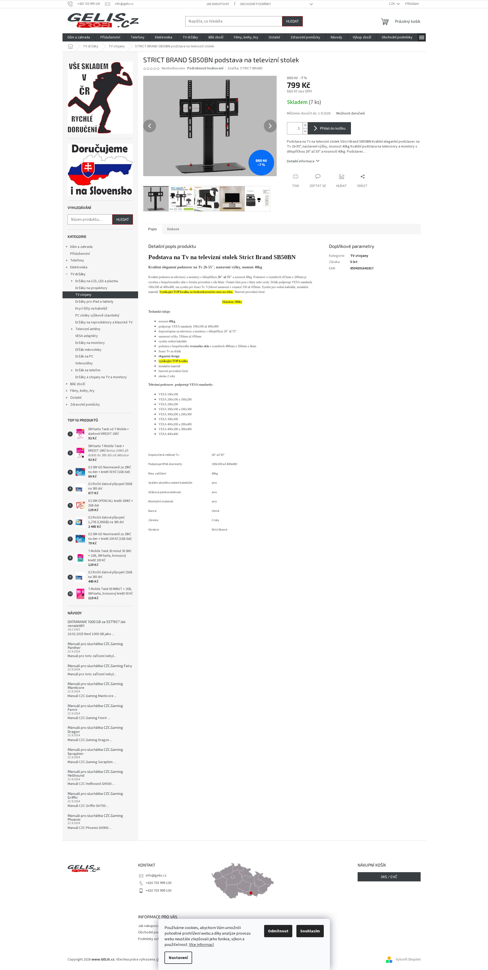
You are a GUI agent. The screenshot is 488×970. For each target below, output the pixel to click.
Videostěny (84, 363)
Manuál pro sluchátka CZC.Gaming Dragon (95, 729)
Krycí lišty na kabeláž (91, 308)
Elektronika (78, 267)
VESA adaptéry (86, 336)
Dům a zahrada (81, 246)
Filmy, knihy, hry (82, 390)
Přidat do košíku (333, 128)
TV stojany (83, 294)
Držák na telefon (87, 370)
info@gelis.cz (156, 875)
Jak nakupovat (218, 4)
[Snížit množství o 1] (305, 131)
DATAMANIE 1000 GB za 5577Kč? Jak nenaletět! (97, 624)
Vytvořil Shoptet (408, 959)
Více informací (201, 944)
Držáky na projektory (91, 288)
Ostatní (75, 397)
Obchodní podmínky (255, 4)
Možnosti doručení (350, 113)
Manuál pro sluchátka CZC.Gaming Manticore (95, 686)
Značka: (245, 68)
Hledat (292, 21)
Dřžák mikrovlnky (88, 349)
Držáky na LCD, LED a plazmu (96, 281)
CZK (392, 4)
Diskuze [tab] (173, 229)
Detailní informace (301, 161)
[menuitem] (79, 37)
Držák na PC (84, 356)
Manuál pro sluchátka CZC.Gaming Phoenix (95, 817)
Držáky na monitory (90, 342)
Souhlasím (310, 931)
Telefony (77, 260)
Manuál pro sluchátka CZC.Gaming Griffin (95, 795)
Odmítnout (278, 931)
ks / (389, 876)
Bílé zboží (77, 384)
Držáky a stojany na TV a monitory (101, 377)
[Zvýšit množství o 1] (305, 125)
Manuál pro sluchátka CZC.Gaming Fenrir (95, 708)
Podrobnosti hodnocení (205, 68)
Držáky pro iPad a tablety (94, 301)
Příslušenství (80, 253)
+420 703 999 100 (158, 882)
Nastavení (178, 958)
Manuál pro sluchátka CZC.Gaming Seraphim (95, 751)
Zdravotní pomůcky (85, 404)
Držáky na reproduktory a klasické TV (103, 322)
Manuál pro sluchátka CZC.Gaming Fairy (100, 666)
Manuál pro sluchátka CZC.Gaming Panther (95, 646)
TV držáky (78, 274)
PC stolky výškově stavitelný (97, 315)
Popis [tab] (152, 229)
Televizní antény (87, 329)
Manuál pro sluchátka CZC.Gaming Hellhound (95, 773)
